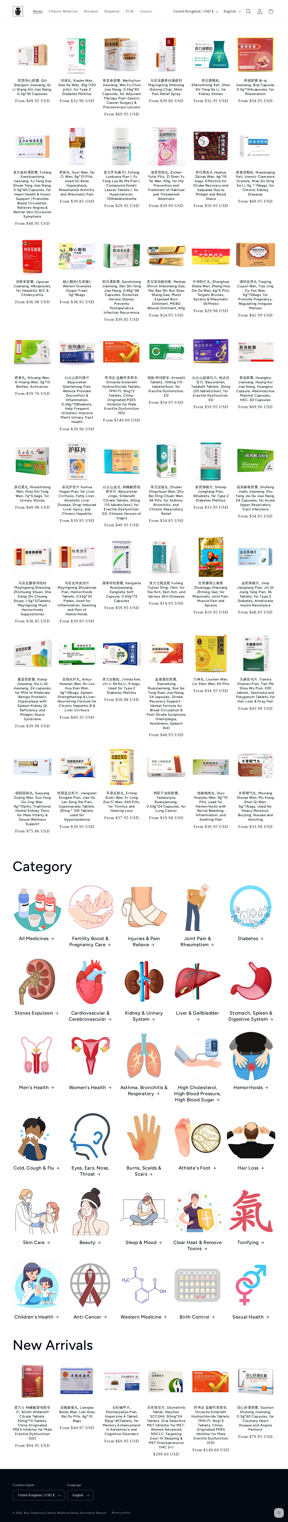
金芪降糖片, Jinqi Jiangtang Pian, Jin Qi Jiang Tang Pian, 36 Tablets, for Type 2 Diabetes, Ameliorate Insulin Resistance (255, 594)
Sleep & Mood (141, 1242)
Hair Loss (248, 1168)
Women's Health (87, 1087)
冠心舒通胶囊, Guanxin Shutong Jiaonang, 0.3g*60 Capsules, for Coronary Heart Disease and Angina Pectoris (255, 1418)
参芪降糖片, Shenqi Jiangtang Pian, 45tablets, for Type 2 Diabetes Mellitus (211, 493)
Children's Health (34, 1317)
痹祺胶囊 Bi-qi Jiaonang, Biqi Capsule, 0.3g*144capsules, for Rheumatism (255, 87)
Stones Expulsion (34, 1013)
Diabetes (248, 938)
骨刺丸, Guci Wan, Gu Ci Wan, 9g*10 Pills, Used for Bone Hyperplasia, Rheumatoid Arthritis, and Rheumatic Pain (77, 183)
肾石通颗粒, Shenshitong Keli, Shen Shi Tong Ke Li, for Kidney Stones (210, 87)
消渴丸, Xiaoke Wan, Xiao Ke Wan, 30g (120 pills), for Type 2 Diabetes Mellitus (77, 87)
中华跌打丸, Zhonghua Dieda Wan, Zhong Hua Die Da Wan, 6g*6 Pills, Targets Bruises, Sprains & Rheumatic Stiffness (211, 293)
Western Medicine (141, 1317)
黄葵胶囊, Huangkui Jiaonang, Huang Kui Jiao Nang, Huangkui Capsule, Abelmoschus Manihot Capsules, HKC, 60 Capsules (255, 389)
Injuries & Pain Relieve (144, 941)
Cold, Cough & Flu (33, 1168)
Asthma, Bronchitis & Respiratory (144, 1090)
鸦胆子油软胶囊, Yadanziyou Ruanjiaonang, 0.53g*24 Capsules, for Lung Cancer (166, 802)
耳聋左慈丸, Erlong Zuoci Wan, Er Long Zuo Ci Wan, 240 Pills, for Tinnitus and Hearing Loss (121, 802)
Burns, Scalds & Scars (144, 1171)
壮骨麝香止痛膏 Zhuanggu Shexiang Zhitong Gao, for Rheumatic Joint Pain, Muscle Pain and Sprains (210, 594)
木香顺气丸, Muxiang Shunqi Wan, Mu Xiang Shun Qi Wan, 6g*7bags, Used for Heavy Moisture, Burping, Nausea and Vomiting (255, 806)
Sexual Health (248, 1317)
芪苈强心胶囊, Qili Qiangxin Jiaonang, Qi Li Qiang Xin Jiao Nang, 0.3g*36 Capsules (32, 87)
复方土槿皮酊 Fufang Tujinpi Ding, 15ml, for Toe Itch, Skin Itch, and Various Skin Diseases (166, 589)
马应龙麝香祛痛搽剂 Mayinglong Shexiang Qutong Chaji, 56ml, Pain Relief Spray (166, 87)
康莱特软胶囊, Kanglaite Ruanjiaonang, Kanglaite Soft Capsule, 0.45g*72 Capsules (121, 592)
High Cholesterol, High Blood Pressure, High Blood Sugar (197, 1094)
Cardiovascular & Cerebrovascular (89, 1016)
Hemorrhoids (248, 1087)
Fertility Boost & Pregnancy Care (89, 941)
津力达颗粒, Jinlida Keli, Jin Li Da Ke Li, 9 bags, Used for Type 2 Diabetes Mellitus (121, 686)
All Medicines (34, 938)
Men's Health (34, 1087)
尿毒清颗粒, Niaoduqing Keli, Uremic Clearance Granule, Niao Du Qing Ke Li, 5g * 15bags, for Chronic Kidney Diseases (255, 183)
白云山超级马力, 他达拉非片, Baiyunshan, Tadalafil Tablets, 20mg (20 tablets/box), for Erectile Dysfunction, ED (210, 389)
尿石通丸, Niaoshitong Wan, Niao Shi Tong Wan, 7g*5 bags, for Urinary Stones (32, 493)
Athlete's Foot (195, 1168)
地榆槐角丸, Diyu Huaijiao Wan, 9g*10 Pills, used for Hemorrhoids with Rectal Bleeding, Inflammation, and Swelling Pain (211, 806)
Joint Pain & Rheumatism (195, 941)
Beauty (87, 1242)
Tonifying (248, 1242)
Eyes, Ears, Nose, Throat (90, 1171)
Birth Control (194, 1317)
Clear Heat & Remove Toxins (197, 1245)
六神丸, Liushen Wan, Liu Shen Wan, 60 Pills (211, 681)
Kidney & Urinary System (144, 1016)
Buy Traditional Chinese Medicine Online (51, 1512)
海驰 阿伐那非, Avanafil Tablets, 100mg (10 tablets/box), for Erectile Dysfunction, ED (166, 386)
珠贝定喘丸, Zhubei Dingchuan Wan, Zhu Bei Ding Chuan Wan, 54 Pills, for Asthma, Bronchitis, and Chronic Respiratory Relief (166, 500)
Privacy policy (121, 1512)
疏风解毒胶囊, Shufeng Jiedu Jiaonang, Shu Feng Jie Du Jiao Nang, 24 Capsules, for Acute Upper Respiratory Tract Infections (255, 498)
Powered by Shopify (93, 1512)
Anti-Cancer (87, 1317)
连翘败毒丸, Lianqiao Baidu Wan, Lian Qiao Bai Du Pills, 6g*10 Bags (77, 1414)
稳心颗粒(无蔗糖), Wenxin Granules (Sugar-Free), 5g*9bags (77, 288)
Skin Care (34, 1242)
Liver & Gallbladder (197, 1013)
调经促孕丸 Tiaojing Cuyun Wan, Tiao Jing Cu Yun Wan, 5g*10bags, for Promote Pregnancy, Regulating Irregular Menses (255, 295)
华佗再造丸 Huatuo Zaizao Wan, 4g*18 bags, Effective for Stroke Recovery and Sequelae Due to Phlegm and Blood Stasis (210, 185)
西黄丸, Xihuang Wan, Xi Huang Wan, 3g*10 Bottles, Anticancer (32, 382)
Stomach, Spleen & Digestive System (250, 1016)
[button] (248, 11)
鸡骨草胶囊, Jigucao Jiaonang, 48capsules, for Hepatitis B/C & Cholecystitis (32, 288)
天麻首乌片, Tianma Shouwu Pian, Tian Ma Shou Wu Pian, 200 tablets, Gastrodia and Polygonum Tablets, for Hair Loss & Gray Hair (255, 690)
